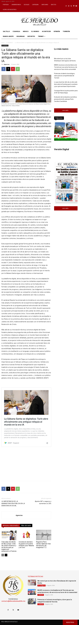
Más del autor (26, 525)
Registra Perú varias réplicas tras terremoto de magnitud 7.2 (43, 544)
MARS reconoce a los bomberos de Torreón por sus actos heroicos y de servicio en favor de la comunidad (65, 67)
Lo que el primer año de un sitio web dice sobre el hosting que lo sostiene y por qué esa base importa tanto (65, 84)
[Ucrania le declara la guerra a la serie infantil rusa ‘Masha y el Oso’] (26, 535)
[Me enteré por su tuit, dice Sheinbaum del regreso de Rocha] (32, 582)
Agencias (6, 64)
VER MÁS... (65, 110)
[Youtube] (76, 6)
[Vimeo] (74, 6)
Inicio (3, 42)
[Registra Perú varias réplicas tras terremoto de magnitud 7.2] (43, 535)
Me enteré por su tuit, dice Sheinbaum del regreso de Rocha (65, 60)
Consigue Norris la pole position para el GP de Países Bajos (66, 92)
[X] (71, 6)
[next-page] (6, 555)
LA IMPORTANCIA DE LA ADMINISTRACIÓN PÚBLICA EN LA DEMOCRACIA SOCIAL (13, 503)
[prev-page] (2, 555)
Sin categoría (41, 585)
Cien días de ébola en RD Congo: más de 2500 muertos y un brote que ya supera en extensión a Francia (8, 546)
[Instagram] (68, 6)
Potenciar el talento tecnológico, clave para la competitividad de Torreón (64, 76)
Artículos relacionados (11, 525)
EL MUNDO (9, 42)
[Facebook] (66, 6)
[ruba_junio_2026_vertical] (66, 140)
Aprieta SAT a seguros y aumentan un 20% (43, 502)
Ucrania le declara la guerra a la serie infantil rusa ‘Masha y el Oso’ (26, 544)
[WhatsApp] (18, 69)
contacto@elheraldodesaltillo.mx (13, 601)
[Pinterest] (13, 69)
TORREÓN (40, 595)
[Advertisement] (26, 464)
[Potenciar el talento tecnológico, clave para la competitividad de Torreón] (32, 601)
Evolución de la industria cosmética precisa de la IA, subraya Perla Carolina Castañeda (65, 99)
